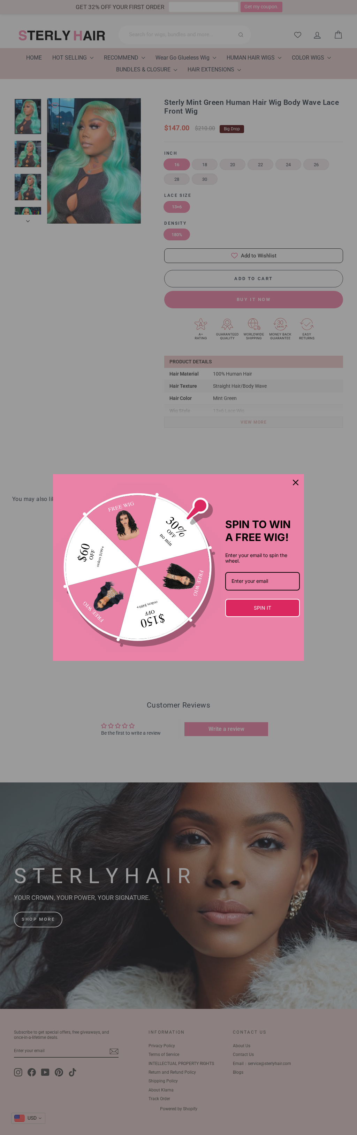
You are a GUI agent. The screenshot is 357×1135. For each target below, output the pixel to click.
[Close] (295, 482)
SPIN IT (262, 608)
